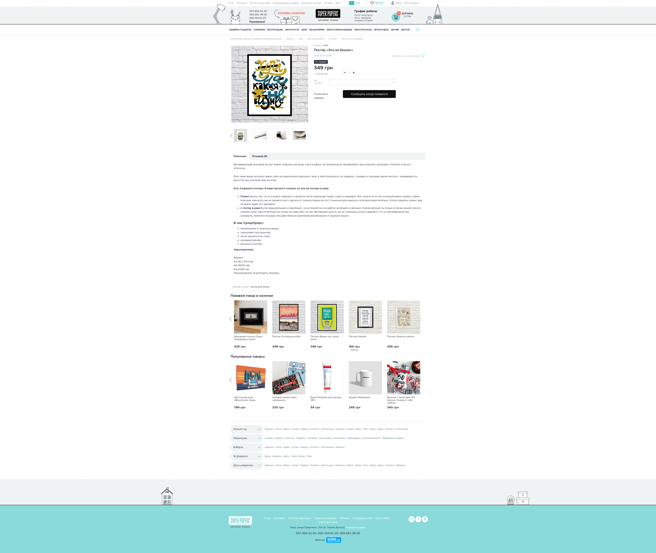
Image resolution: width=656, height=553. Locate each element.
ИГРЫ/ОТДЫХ (381, 29)
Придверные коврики (393, 438)
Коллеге (315, 429)
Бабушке (340, 429)
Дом (301, 39)
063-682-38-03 (350, 533)
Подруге (304, 429)
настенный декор (260, 286)
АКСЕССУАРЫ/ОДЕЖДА (339, 29)
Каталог (290, 39)
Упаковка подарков (291, 13)
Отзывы (328, 3)
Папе (365, 429)
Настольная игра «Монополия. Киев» (245, 399)
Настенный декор (315, 39)
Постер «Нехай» (357, 336)
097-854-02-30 (306, 533)
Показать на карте (355, 527)
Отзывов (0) (259, 156)
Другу (381, 429)
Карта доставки (328, 522)
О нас (231, 3)
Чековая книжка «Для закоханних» (284, 399)
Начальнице (327, 429)
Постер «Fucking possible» (286, 336)
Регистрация (412, 3)
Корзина (407, 13)
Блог (338, 3)
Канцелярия (339, 438)
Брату (373, 429)
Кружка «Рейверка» (359, 397)
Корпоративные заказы (286, 3)
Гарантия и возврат (325, 518)
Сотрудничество (362, 518)
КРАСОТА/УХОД (363, 29)
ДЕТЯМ (395, 29)
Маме (286, 429)
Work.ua (319, 539)
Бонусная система (312, 3)
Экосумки (312, 438)
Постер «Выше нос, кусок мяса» (325, 338)
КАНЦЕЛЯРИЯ (316, 29)
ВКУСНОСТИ (292, 29)
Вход (398, 3)
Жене (279, 429)
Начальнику (402, 429)
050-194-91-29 (328, 533)
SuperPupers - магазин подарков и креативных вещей (256, 39)
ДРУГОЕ (405, 29)
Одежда (269, 438)
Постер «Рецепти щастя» (400, 336)
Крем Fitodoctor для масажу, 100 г (326, 399)
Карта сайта (382, 518)
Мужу (358, 429)
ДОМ (304, 29)
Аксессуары (325, 438)
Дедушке (400, 465)
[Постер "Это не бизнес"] (270, 84)
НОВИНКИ (259, 29)
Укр (358, 3)
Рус (351, 3)
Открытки (289, 438)
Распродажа (275, 29)
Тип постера (318, 81)
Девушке (269, 429)
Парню (350, 429)
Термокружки (354, 438)
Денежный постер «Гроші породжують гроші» (248, 338)
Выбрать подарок (240, 29)
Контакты (242, 3)
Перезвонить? (257, 21)
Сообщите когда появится (369, 94)
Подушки (300, 438)
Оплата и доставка (260, 3)
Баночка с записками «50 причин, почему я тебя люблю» (401, 400)
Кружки (278, 438)
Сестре (294, 429)
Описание (240, 156)
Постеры (333, 39)
